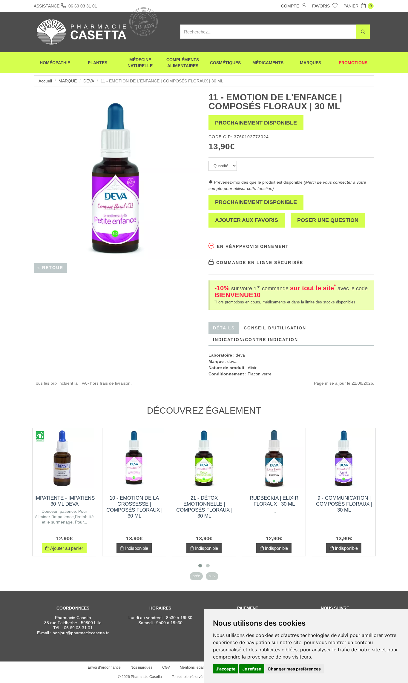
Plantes (97, 62)
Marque (68, 81)
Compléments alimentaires (182, 62)
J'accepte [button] (225, 668)
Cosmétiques (225, 62)
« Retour (50, 267)
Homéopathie (55, 62)
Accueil (45, 81)
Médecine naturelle (140, 62)
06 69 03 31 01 (78, 627)
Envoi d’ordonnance (104, 667)
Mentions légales (194, 667)
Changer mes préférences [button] (294, 668)
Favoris (321, 6)
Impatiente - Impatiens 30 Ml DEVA (64, 501)
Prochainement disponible (256, 123)
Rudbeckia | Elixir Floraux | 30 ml (274, 501)
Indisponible (136, 548)
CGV (166, 667)
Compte (290, 6)
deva (88, 81)
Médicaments (267, 62)
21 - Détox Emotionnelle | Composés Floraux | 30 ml (204, 507)
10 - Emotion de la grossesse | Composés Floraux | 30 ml (134, 507)
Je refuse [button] (251, 668)
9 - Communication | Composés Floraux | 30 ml (344, 504)
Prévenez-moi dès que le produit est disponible (258, 182)
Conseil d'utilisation (275, 328)
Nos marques (141, 667)
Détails (224, 328)
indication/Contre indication (255, 339)
